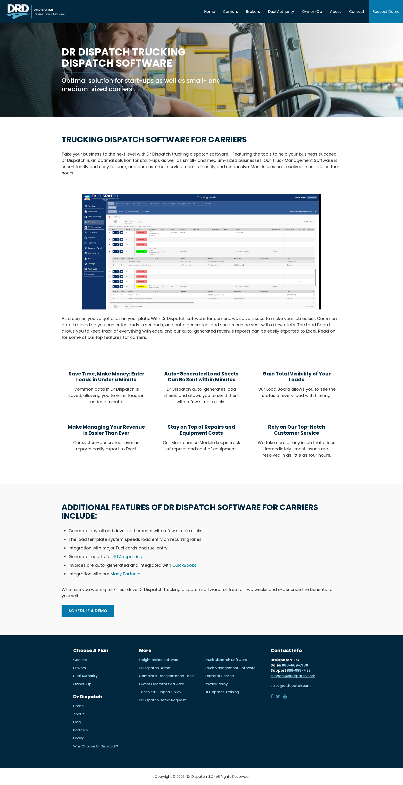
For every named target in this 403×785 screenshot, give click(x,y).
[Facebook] (272, 696)
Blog (77, 722)
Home (78, 706)
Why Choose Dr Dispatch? (95, 746)
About (78, 714)
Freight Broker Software (159, 659)
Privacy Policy (216, 683)
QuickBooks (184, 565)
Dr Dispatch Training (222, 692)
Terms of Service (219, 676)
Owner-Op (82, 683)
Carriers (80, 659)
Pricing (78, 738)
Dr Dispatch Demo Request (162, 700)
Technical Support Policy (160, 692)
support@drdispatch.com (293, 675)
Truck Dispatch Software (226, 659)
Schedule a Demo (88, 611)
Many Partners (126, 574)
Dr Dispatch (35, 11)
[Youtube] (285, 696)
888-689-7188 (295, 665)
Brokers (79, 667)
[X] (278, 696)
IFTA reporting (127, 556)
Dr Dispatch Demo (154, 667)
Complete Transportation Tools (166, 676)
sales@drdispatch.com (291, 685)
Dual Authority (85, 676)
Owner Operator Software (161, 683)
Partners (80, 730)
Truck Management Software (230, 667)
